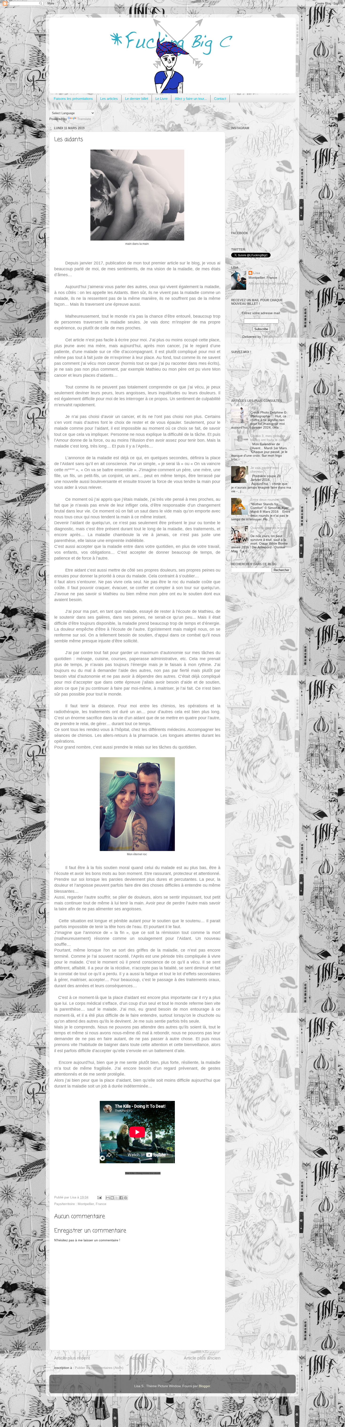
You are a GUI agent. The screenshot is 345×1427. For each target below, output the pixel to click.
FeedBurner (271, 337)
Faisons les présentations (73, 99)
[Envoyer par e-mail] (107, 1197)
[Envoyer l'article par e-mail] (99, 1197)
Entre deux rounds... (265, 499)
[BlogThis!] (112, 1197)
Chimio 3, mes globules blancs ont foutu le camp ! (269, 437)
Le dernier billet (136, 99)
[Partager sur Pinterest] (125, 1197)
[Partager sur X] (116, 1197)
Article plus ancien (202, 1357)
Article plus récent (72, 1357)
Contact (220, 99)
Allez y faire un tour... (191, 99)
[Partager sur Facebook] (121, 1197)
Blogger (204, 1386)
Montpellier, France (92, 1204)
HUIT (254, 408)
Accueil (137, 1357)
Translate (84, 119)
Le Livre (161, 99)
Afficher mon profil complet (268, 283)
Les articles (109, 99)
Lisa (256, 273)
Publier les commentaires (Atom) (99, 1368)
